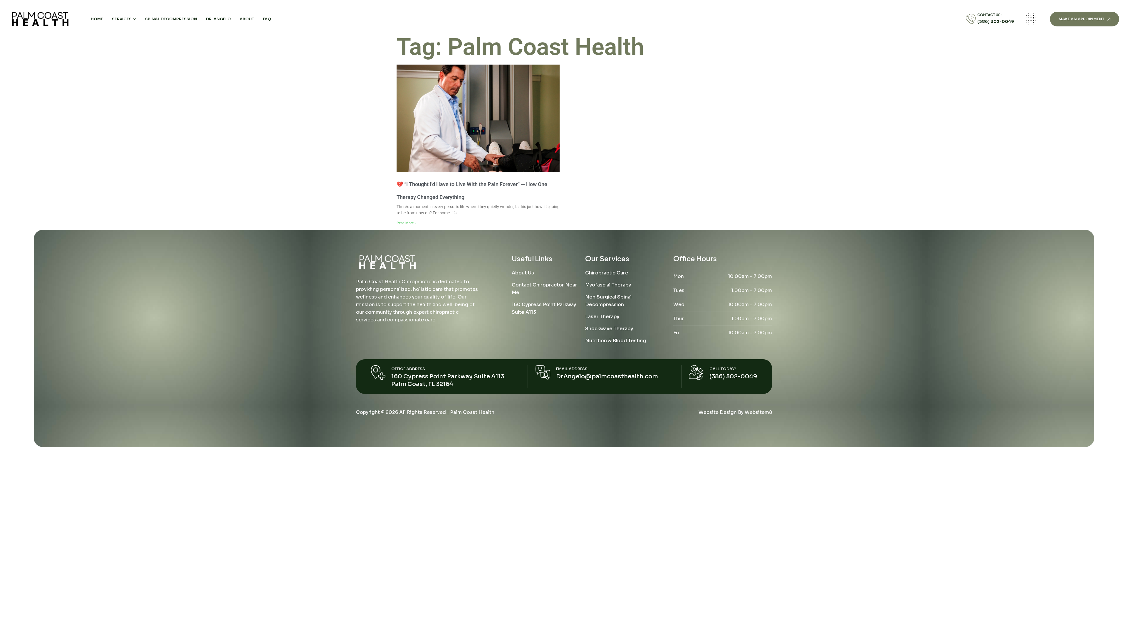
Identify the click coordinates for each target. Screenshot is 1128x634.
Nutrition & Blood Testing (615, 341)
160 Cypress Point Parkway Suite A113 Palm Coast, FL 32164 (447, 380)
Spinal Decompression (171, 18)
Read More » (406, 223)
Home (97, 18)
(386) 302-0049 (995, 21)
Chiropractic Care (606, 273)
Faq (267, 18)
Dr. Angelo (218, 18)
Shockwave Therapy (609, 329)
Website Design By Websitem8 (735, 412)
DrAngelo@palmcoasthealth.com (607, 376)
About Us (523, 273)
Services (122, 18)
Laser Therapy (602, 316)
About (247, 18)
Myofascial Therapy (608, 285)
